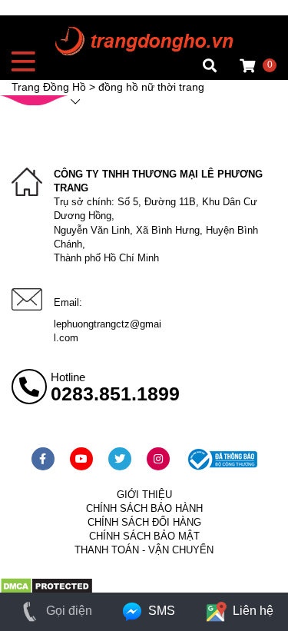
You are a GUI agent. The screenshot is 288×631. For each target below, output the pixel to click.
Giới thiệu (144, 494)
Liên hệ (251, 610)
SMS (159, 610)
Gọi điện (67, 610)
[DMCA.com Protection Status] (46, 592)
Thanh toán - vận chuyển (144, 550)
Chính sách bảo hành (144, 508)
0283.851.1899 (115, 393)
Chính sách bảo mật (144, 536)
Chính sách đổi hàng (144, 522)
